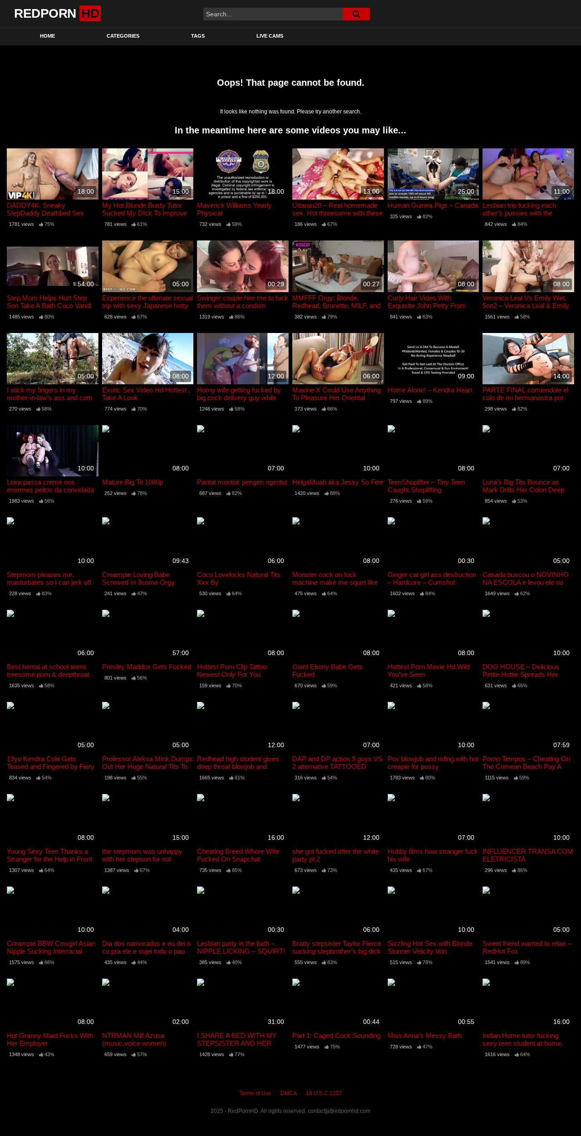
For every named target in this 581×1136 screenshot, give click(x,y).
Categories (123, 36)
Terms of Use (255, 1093)
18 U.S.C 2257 (324, 1093)
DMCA (289, 1093)
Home (47, 36)
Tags (198, 36)
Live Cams (269, 36)
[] (356, 14)
